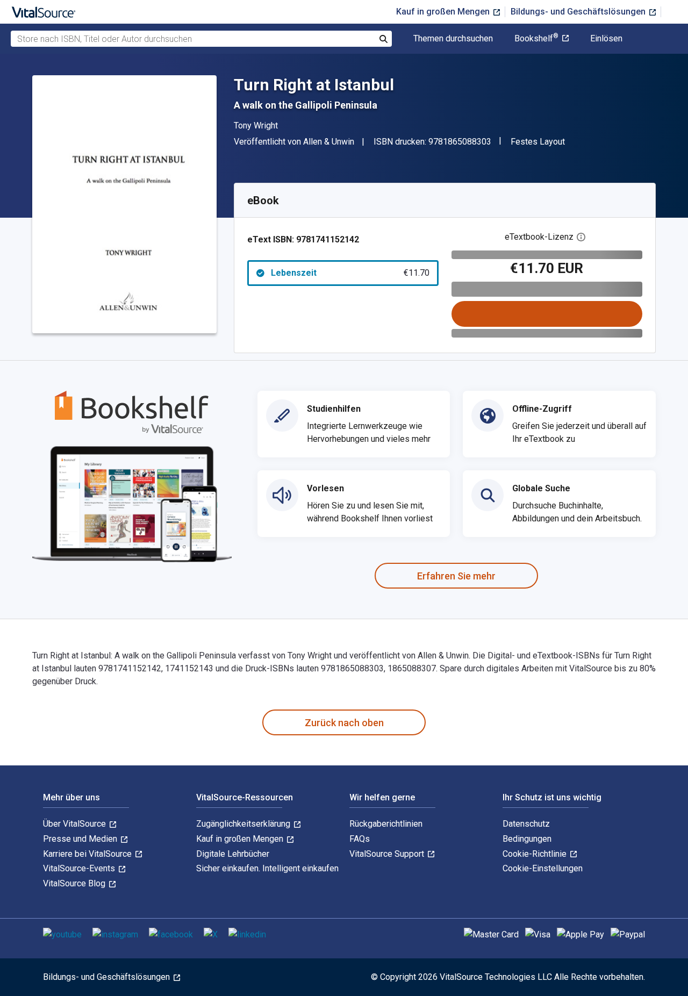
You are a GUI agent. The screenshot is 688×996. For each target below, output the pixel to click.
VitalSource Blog (75, 883)
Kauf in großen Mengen (444, 11)
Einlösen (606, 38)
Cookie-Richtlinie (536, 854)
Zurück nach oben (344, 722)
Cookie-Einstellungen (543, 868)
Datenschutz (526, 824)
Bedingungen (527, 839)
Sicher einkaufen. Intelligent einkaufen (267, 868)
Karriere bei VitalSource (88, 854)
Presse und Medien (81, 839)
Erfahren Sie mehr (456, 576)
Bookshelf (536, 38)
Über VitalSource (75, 824)
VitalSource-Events (80, 868)
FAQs (359, 839)
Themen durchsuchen (453, 38)
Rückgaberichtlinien (385, 824)
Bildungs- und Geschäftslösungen (579, 11)
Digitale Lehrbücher (232, 854)
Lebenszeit (350, 273)
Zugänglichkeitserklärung (244, 824)
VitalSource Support (387, 854)
